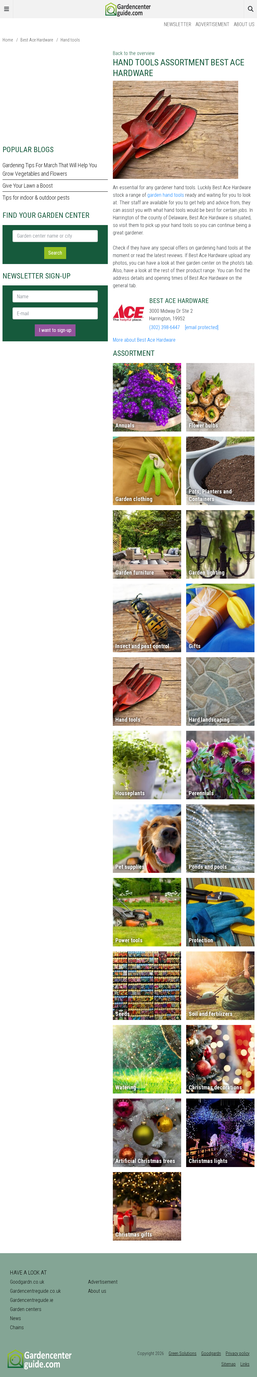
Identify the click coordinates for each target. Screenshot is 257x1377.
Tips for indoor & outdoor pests (36, 197)
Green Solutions (183, 1353)
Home (8, 39)
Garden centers (25, 1309)
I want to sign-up (55, 330)
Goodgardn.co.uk (27, 1282)
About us (244, 24)
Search (55, 253)
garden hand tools (165, 195)
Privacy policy (237, 1353)
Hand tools (70, 39)
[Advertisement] (55, 94)
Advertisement (212, 24)
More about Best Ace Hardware (144, 340)
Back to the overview (134, 53)
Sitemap (228, 1364)
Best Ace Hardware (36, 39)
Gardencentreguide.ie (31, 1300)
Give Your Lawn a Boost (28, 185)
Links (244, 1364)
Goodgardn (211, 1353)
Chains (17, 1327)
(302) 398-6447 (164, 327)
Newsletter (177, 24)
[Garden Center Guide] (128, 9)
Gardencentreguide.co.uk (35, 1291)
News (15, 1318)
